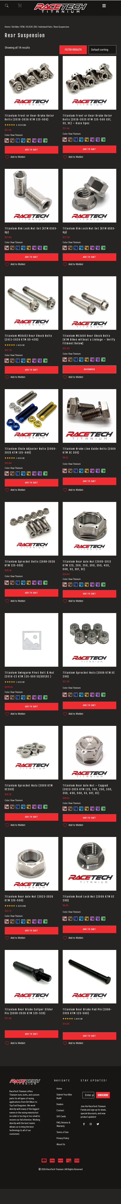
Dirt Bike (15, 27)
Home (7, 27)
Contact (60, 1110)
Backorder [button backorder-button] (89, 369)
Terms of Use (63, 1132)
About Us (61, 1144)
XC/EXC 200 (31, 27)
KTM (22, 27)
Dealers (60, 1104)
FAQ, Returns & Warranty (63, 1124)
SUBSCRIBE (103, 1095)
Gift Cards (61, 1116)
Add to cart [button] (31, 149)
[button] (104, 6)
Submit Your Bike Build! (64, 1096)
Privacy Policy (63, 1138)
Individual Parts (45, 27)
